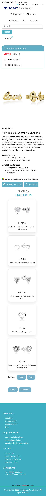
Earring (12, 54)
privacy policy (11, 421)
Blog (24, 21)
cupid (12, 390)
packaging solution (13, 440)
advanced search (12, 456)
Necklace (12, 65)
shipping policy (11, 424)
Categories (16, 14)
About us (31, 14)
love (31, 377)
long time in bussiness (14, 437)
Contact (34, 21)
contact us (9, 453)
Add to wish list (14, 185)
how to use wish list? (13, 459)
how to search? (11, 462)
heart (21, 377)
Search (7, 32)
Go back (33, 185)
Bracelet (12, 59)
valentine (25, 390)
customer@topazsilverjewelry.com (31, 4)
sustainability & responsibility (17, 443)
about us (8, 418)
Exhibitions (13, 21)
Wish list (8, 38)
